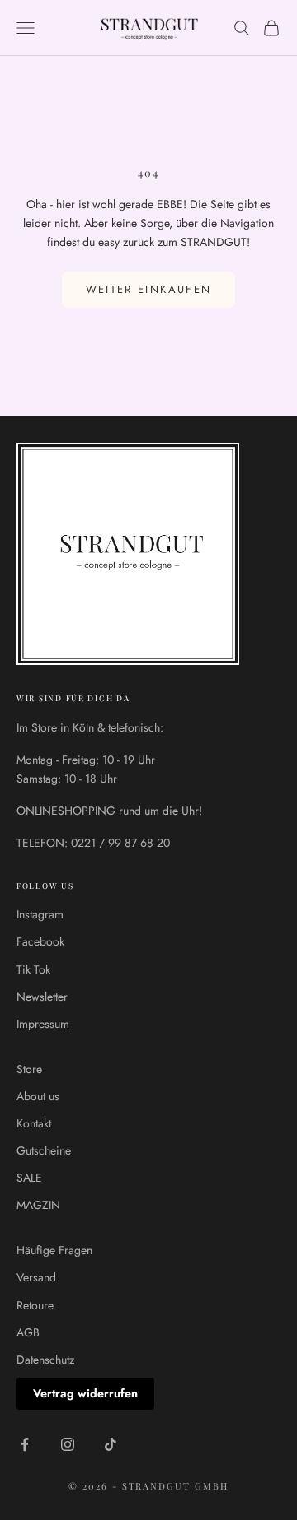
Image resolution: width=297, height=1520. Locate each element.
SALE (29, 1177)
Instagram (40, 914)
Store (29, 1069)
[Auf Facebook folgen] (24, 1444)
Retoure (35, 1305)
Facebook (40, 941)
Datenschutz (45, 1359)
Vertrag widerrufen (85, 1393)
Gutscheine (43, 1150)
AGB (28, 1332)
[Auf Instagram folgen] (67, 1444)
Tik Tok (33, 969)
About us (37, 1096)
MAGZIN (38, 1205)
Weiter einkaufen (148, 289)
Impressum (42, 1024)
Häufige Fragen (54, 1250)
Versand (36, 1277)
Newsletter (42, 996)
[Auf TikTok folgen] (110, 1444)
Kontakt (33, 1123)
